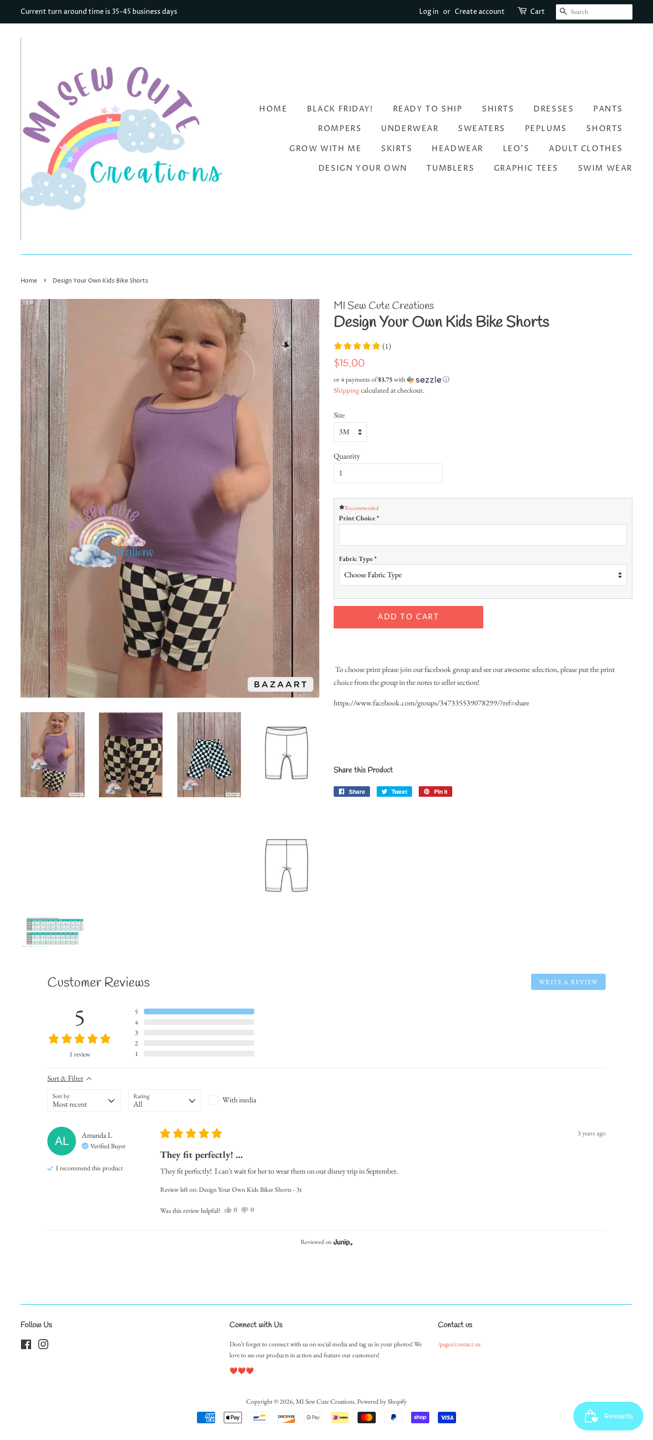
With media (239, 1100)
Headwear (457, 148)
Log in (429, 11)
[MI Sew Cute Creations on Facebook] (26, 1346)
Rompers (339, 128)
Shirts (498, 109)
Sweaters (481, 128)
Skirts (397, 148)
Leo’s (516, 148)
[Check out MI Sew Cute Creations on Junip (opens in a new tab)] (342, 1242)
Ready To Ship (428, 109)
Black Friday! (340, 109)
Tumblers (450, 168)
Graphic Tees (526, 168)
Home (273, 109)
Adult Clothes (586, 148)
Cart (537, 11)
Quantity (347, 456)
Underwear (409, 128)
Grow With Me (325, 148)
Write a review (568, 982)
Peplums (546, 128)
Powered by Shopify (382, 1401)
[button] (362, 346)
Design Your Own (362, 168)
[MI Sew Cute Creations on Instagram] (43, 1346)
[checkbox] (245, 1100)
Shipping (346, 390)
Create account (480, 11)
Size (339, 415)
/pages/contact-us (459, 1344)
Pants (608, 109)
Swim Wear (605, 168)
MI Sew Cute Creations (325, 1401)
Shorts (604, 128)
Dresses (553, 109)
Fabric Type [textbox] (358, 558)
